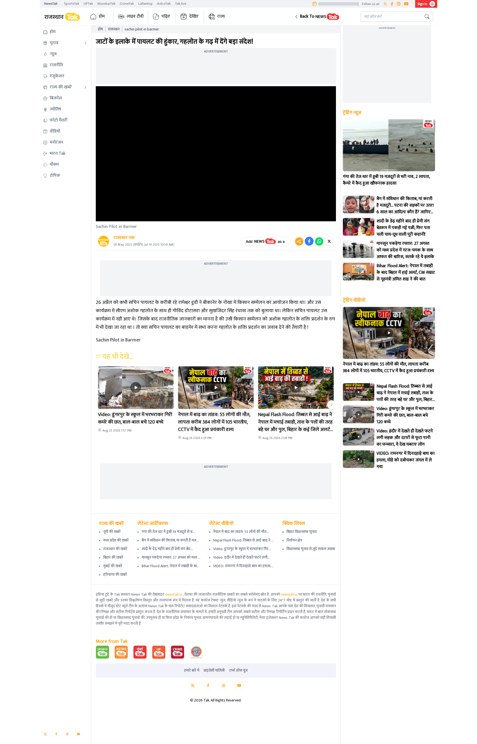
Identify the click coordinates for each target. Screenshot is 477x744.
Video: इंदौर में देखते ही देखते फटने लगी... (241, 557)
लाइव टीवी (135, 16)
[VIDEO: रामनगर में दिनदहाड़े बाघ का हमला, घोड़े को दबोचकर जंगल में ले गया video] (358, 459)
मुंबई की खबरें (112, 566)
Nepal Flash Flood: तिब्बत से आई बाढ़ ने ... (243, 540)
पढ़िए (165, 16)
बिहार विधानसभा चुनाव (302, 532)
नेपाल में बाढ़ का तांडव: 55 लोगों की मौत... (241, 532)
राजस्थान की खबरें (115, 549)
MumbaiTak (106, 4)
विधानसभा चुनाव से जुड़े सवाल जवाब (311, 549)
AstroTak (164, 4)
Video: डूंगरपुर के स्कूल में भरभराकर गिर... (242, 549)
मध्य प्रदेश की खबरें (116, 540)
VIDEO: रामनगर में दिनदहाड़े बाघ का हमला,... (243, 566)
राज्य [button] (221, 16)
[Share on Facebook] (309, 241)
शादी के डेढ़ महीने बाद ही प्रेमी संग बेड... (167, 549)
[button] (323, 16)
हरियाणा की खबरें (115, 574)
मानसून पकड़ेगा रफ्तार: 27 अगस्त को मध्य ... (171, 557)
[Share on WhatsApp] (319, 241)
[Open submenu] (85, 43)
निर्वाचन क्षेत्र (294, 540)
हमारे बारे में (191, 670)
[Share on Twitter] (329, 241)
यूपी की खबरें (112, 532)
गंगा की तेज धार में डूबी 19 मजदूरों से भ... (168, 532)
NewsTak (50, 4)
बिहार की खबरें (113, 557)
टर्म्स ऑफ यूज (238, 670)
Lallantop (145, 4)
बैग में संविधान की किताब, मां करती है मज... (170, 540)
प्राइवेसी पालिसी (214, 670)
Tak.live (180, 4)
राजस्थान (114, 29)
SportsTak (71, 4)
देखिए (193, 16)
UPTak (88, 4)
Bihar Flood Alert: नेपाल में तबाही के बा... (170, 566)
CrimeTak (127, 4)
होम (102, 16)
